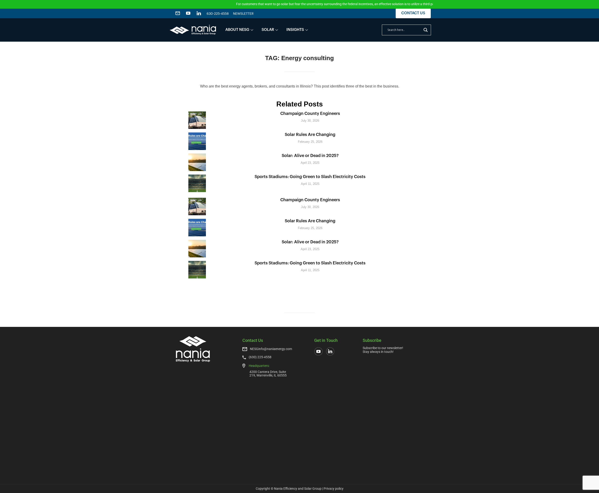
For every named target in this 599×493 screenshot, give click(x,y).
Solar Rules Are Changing (310, 134)
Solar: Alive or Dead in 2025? (310, 155)
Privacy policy (333, 488)
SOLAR (268, 30)
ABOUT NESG (237, 30)
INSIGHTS (295, 30)
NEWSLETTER (243, 13)
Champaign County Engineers (310, 113)
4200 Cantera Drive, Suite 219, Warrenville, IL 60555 (268, 373)
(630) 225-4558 (260, 357)
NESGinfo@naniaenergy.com (271, 349)
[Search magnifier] (425, 30)
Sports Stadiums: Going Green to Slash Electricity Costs (310, 177)
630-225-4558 (218, 13)
